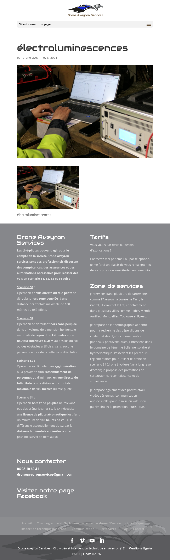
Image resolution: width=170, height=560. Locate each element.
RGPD (76, 554)
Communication (83, 529)
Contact (138, 529)
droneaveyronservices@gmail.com (45, 474)
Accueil (27, 523)
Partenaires (108, 529)
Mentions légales (141, 548)
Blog (124, 529)
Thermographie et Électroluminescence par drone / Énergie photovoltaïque (90, 523)
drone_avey (30, 58)
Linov (87, 554)
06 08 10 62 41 (28, 468)
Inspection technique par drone (43, 529)
